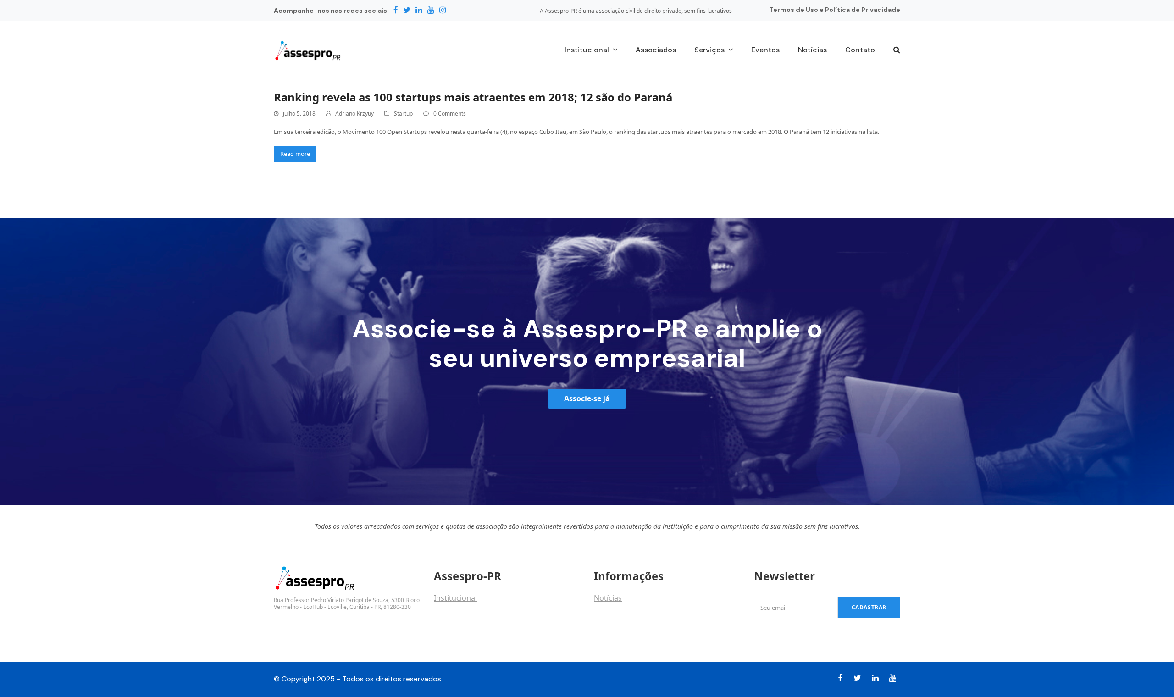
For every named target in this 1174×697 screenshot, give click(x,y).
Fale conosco (456, 638)
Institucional (455, 598)
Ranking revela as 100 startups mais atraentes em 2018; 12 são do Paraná (473, 97)
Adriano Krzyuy (354, 113)
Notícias (608, 598)
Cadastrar (869, 607)
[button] (896, 50)
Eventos (607, 618)
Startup (403, 113)
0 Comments (449, 113)
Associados (453, 618)
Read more (295, 153)
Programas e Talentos (632, 638)
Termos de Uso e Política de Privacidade (834, 10)
